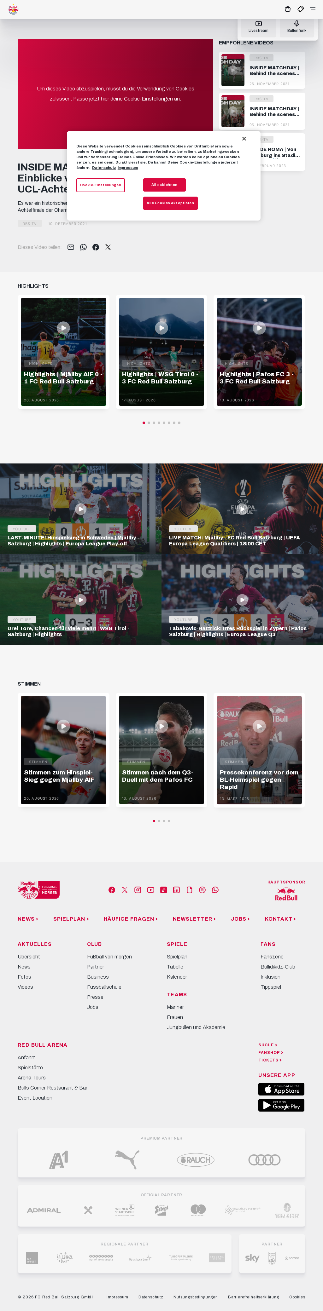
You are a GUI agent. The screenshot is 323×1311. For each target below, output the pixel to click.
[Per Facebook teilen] (95, 247)
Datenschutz (104, 168)
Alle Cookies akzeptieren (170, 203)
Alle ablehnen (164, 185)
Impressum (128, 168)
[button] (144, 423)
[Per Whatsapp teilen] (83, 247)
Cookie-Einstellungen (100, 185)
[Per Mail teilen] (71, 247)
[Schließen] (244, 139)
